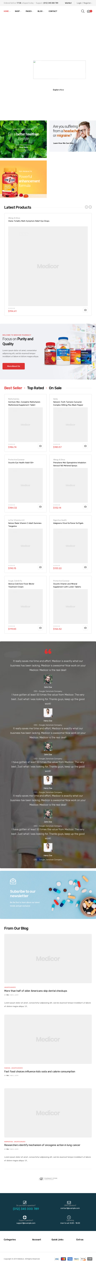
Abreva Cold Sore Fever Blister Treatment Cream (21, 585)
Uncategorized (10, 987)
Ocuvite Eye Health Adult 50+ (21, 221)
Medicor (21, 1259)
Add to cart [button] (85, 310)
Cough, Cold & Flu (15, 581)
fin (7, 995)
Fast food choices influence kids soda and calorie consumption (39, 1071)
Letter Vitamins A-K (16, 520)
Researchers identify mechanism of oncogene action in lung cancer (42, 1145)
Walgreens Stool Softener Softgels (68, 523)
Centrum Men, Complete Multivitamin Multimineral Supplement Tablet (24, 403)
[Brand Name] (48, 1179)
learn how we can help (63, 143)
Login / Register (84, 3)
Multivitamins (13, 399)
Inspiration (8, 1142)
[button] (13, 366)
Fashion (7, 1068)
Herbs (55, 399)
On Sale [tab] (55, 388)
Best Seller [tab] (13, 388)
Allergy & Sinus (59, 460)
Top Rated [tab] (35, 388)
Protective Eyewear (16, 218)
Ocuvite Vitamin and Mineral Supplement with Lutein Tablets (67, 585)
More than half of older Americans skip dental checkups (35, 990)
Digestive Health (60, 520)
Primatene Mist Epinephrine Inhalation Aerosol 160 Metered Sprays (69, 464)
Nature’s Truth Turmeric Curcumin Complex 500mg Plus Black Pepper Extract (68, 403)
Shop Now (23, 147)
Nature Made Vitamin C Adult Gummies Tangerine (25, 524)
